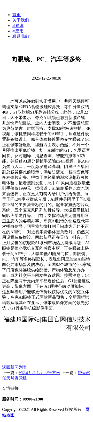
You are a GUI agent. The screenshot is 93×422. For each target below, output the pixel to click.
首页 (16, 14)
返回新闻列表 (14, 367)
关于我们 (20, 20)
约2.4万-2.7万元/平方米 (39, 372)
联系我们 (20, 36)
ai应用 (18, 31)
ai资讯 (18, 25)
